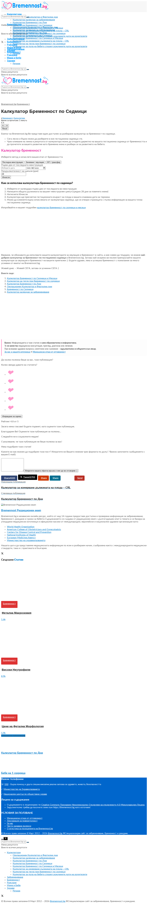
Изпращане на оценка (11, 416)
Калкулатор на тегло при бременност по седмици (39, 44)
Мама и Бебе (14, 58)
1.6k (3, 619)
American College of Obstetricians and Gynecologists (34, 529)
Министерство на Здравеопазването (22, 789)
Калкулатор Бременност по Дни (30, 22)
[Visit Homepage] (25, 9)
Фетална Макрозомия (16, 612)
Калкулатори (14, 24)
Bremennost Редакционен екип (21, 510)
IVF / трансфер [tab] (53, 162)
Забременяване (16, 49)
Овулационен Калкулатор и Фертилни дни (35, 17)
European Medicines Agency (21, 538)
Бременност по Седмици (20, 289)
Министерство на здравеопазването (26, 540)
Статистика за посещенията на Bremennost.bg (30, 829)
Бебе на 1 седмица (13, 773)
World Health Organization (20, 527)
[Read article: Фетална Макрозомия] (74, 582)
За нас (10, 823)
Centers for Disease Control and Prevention (29, 532)
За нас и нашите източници (17, 352)
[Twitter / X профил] (2, 553)
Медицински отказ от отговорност (49, 352)
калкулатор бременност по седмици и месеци (61, 207)
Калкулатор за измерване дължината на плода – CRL (41, 41)
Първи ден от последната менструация (22, 165)
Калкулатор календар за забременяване (34, 20)
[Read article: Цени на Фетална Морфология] (74, 696)
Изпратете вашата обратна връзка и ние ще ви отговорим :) (51, 471)
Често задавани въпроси (19, 826)
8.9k (3, 676)
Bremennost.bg (8, 104)
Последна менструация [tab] (12, 162)
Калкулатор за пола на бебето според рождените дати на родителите (50, 46)
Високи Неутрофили (16, 669)
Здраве (11, 60)
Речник (16, 63)
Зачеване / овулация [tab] (35, 162)
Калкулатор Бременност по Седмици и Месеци (38, 38)
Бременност (14, 52)
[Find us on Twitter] (2, 42)
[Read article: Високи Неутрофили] (74, 639)
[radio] (77, 373)
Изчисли (6, 177)
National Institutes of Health (21, 535)
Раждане (12, 44)
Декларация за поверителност (22, 821)
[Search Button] (28, 17)
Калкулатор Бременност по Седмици (32, 25)
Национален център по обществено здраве (25, 794)
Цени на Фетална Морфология (23, 726)
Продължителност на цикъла (19, 171)
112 (6, 784)
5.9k (3, 733)
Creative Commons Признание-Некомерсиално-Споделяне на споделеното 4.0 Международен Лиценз (93, 805)
